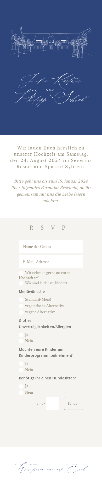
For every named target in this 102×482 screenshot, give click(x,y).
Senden (74, 403)
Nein (29, 341)
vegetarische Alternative (45, 305)
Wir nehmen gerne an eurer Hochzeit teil (44, 275)
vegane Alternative (40, 312)
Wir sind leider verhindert (46, 283)
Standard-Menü (38, 299)
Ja (26, 334)
